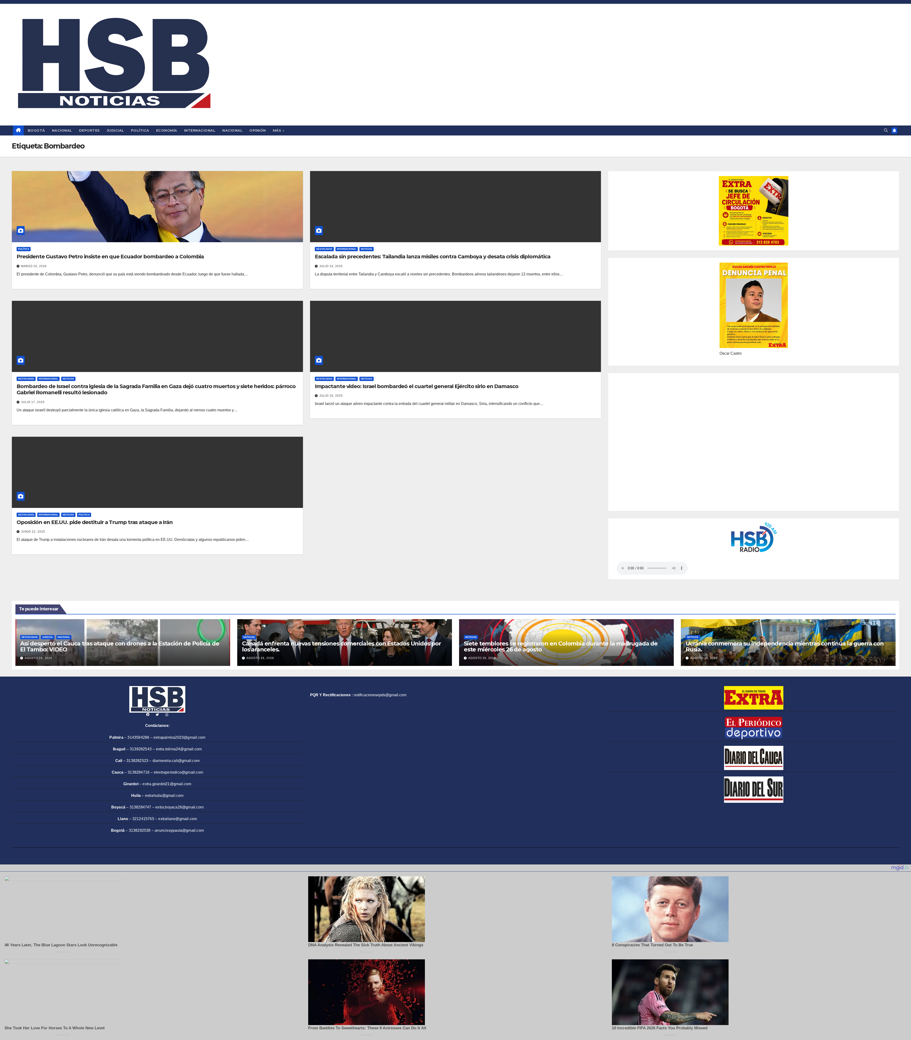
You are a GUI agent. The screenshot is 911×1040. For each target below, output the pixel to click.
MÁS (277, 130)
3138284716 (138, 772)
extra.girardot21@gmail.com (167, 784)
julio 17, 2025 (33, 402)
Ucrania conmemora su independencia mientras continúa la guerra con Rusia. (785, 646)
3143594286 (138, 737)
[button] (886, 130)
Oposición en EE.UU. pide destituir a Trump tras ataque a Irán (95, 522)
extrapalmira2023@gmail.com (179, 737)
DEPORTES (89, 130)
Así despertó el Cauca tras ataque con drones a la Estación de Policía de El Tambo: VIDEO (119, 646)
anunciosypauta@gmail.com (179, 830)
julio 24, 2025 (331, 266)
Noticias (366, 249)
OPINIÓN (257, 130)
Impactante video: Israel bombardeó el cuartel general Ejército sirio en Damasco (416, 386)
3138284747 (140, 807)
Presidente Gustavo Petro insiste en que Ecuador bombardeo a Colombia (110, 256)
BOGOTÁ (36, 130)
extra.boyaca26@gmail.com (179, 807)
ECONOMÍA (166, 130)
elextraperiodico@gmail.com (178, 772)
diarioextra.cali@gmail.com (176, 761)
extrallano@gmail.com (177, 819)
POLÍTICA (140, 130)
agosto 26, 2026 (38, 658)
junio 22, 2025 (33, 531)
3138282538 (140, 830)
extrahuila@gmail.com (164, 796)
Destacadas (324, 249)
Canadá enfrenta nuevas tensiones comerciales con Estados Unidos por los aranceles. (341, 646)
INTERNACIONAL (200, 130)
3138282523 (137, 761)
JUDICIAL (115, 130)
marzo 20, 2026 (34, 266)
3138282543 (141, 749)
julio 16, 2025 (331, 395)
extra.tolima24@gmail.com (179, 749)
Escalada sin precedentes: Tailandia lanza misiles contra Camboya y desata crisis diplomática (432, 256)
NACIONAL (62, 130)
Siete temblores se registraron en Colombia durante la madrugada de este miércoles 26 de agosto (561, 646)
